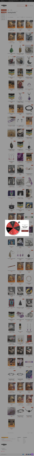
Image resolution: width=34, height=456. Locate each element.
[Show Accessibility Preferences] (32, 454)
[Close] (28, 220)
